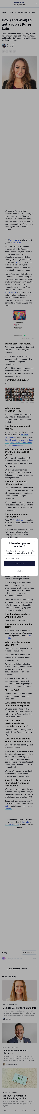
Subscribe (19, 564)
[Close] (34, 542)
